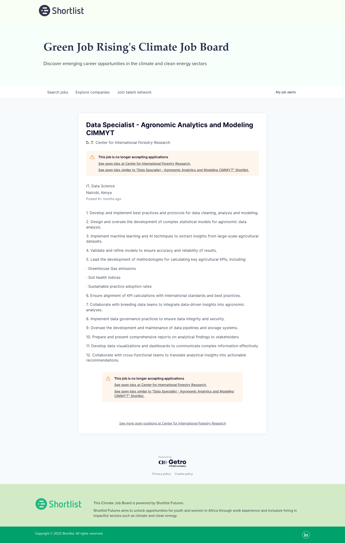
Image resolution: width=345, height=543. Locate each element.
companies (93, 92)
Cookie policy (184, 474)
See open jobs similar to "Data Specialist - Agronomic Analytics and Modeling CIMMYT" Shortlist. (173, 170)
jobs (57, 92)
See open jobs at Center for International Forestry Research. (144, 163)
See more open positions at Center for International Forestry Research (172, 423)
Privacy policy (161, 474)
